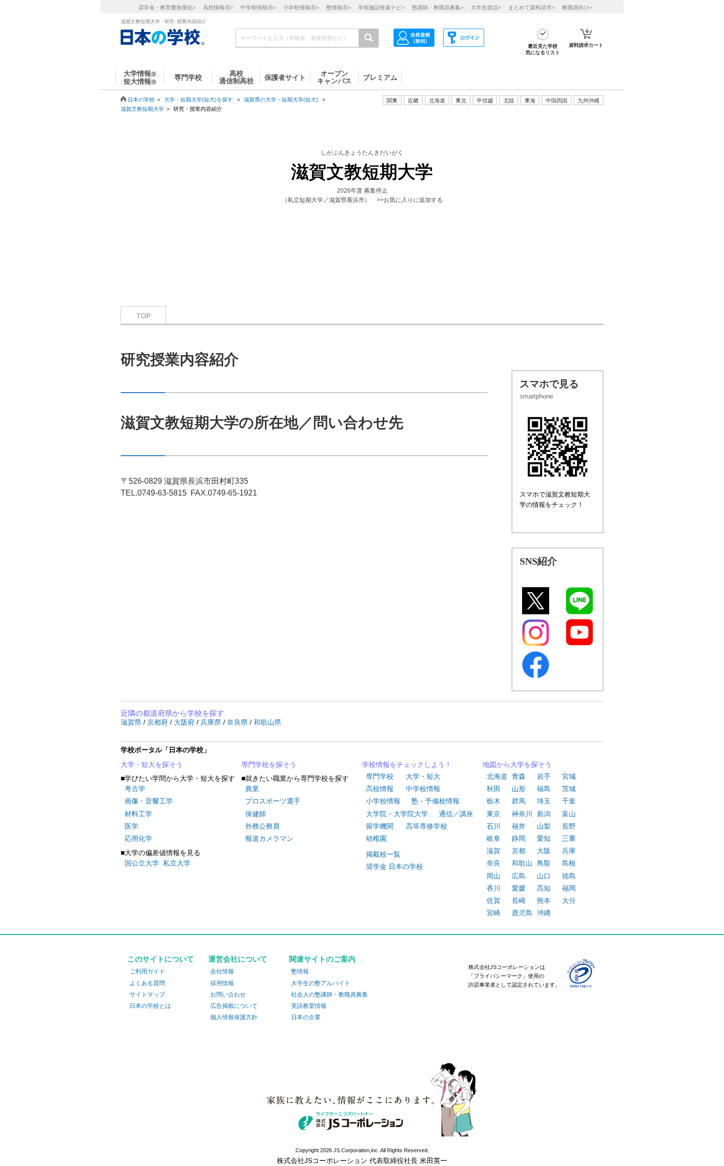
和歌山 (522, 863)
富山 (569, 814)
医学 (131, 826)
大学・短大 (423, 776)
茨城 (569, 789)
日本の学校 (141, 99)
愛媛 (519, 888)
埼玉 (544, 801)
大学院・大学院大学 (397, 814)
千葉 (569, 801)
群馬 (519, 801)
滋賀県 (132, 722)
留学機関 (380, 826)
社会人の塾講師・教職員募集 (329, 994)
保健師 (255, 814)
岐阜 (493, 838)
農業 (252, 789)
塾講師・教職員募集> (437, 7)
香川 (493, 888)
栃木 (493, 801)
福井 (519, 826)
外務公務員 (262, 826)
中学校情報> (258, 7)
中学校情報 (423, 789)
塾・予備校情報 (435, 801)
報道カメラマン (269, 838)
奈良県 (238, 722)
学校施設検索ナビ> (381, 7)
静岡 (519, 838)
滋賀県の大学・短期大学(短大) (281, 99)
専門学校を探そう (268, 764)
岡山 (493, 876)
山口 (544, 876)
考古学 (135, 789)
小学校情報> (301, 7)
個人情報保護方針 (234, 1017)
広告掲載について (234, 1005)
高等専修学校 (426, 826)
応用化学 (138, 838)
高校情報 (380, 789)
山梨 (544, 826)
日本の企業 (306, 1017)
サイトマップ (147, 994)
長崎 (519, 900)
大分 (569, 900)
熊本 (544, 900)
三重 (569, 838)
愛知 (544, 838)
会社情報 (222, 971)
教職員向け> (577, 7)
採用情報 (222, 983)
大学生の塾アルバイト (320, 983)
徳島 (569, 876)
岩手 (544, 776)
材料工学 (138, 814)
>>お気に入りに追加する (410, 200)
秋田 (493, 789)
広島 (519, 876)
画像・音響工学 (149, 801)
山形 (519, 789)
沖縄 (544, 913)
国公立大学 (142, 863)
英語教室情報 (309, 1005)
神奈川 (522, 814)
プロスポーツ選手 (272, 801)
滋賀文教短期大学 (142, 109)
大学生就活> (486, 7)
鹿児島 (522, 913)
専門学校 (380, 776)
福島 (544, 789)
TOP (143, 316)
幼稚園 (376, 838)
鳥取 (544, 863)
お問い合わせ (228, 994)
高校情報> (218, 7)
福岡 (569, 888)
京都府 (158, 722)
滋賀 (493, 851)
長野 (569, 826)
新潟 (544, 814)
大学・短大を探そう (152, 764)
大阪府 (185, 722)
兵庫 (569, 851)
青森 (519, 776)
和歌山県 (267, 722)
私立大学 (177, 863)
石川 (493, 826)
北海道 (437, 100)
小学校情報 (383, 801)
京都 (519, 851)
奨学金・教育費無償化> (167, 7)
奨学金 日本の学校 (394, 866)
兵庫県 (211, 722)
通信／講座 (456, 814)
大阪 (544, 851)
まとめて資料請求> (531, 7)
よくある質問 (147, 983)
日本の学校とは (150, 1005)
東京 (493, 814)
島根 (569, 863)
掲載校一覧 (383, 854)
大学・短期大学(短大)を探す (199, 99)
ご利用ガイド (147, 971)
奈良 (493, 863)
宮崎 (493, 913)
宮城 (569, 776)
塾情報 (300, 971)
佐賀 (493, 900)
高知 (544, 888)
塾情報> (338, 7)
